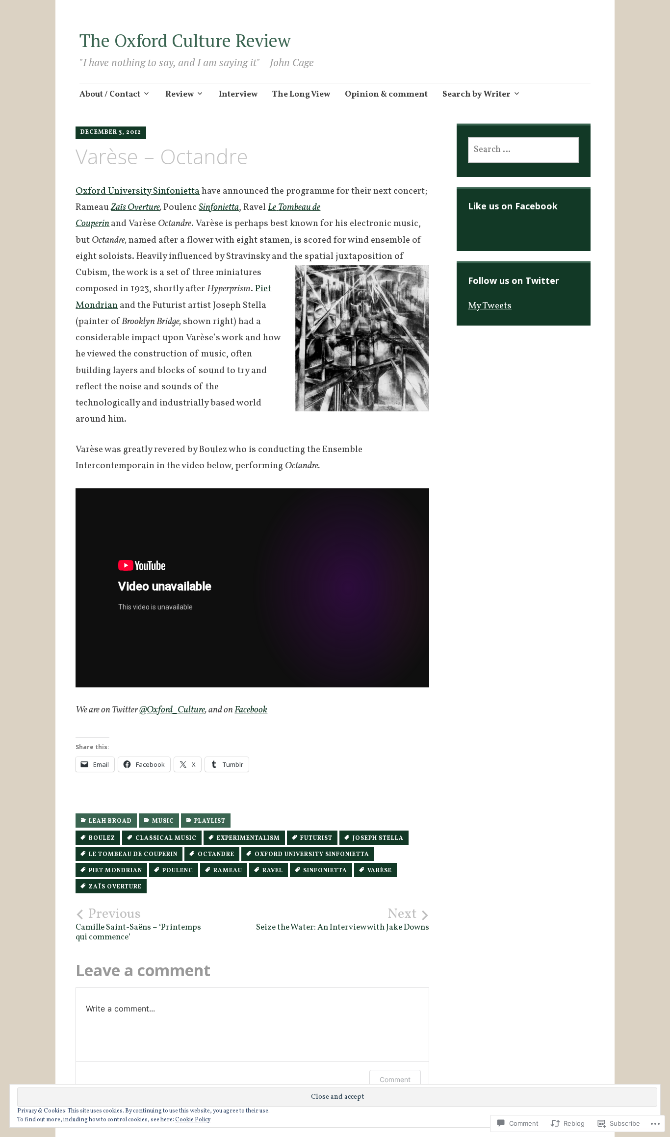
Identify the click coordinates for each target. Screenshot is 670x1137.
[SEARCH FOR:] (523, 150)
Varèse (379, 871)
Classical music (166, 838)
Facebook (250, 710)
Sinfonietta (325, 871)
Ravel (272, 871)
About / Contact (109, 94)
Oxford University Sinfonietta (138, 191)
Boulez (102, 838)
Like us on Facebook (513, 206)
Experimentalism (248, 838)
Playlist (210, 821)
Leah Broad (110, 821)
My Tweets (490, 306)
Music (163, 821)
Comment (395, 1079)
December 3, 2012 (110, 132)
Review (179, 94)
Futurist (316, 838)
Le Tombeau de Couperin (133, 855)
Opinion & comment (386, 94)
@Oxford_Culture (172, 710)
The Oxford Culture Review (185, 40)
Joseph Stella (378, 838)
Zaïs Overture (135, 207)
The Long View (301, 94)
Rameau (227, 871)
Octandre (216, 855)
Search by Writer (476, 94)
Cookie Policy (192, 1120)
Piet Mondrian (115, 871)
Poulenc (177, 871)
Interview (238, 94)
